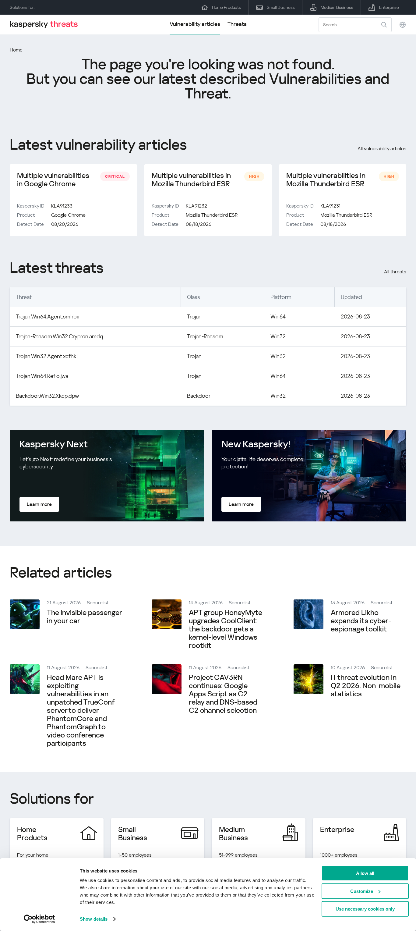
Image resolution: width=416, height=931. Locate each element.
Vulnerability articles (195, 24)
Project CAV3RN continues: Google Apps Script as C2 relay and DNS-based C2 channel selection (223, 694)
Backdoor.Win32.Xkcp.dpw (47, 396)
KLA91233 (61, 206)
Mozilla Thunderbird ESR (212, 215)
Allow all (365, 873)
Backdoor (198, 396)
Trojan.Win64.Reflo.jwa (42, 376)
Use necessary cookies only (365, 908)
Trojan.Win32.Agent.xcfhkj (46, 356)
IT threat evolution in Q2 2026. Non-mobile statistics (365, 685)
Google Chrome (68, 215)
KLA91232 (196, 206)
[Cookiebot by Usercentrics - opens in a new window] (39, 919)
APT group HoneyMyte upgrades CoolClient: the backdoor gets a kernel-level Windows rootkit (225, 629)
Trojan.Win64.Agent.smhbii (47, 316)
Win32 (278, 336)
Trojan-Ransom (205, 336)
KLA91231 (330, 206)
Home (16, 50)
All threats (395, 272)
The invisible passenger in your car (84, 616)
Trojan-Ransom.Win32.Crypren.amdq (59, 336)
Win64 (278, 316)
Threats (237, 24)
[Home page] (46, 24)
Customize (361, 891)
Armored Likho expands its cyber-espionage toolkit (361, 620)
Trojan (194, 316)
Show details (94, 919)
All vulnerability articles (382, 148)
